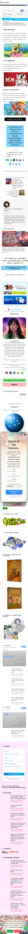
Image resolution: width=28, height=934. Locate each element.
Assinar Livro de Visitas (14, 492)
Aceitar (10, 931)
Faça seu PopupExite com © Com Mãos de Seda (14, 496)
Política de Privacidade (17, 927)
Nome (14, 469)
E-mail (14, 474)
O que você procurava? (14, 484)
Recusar (17, 931)
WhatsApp (13, 479)
